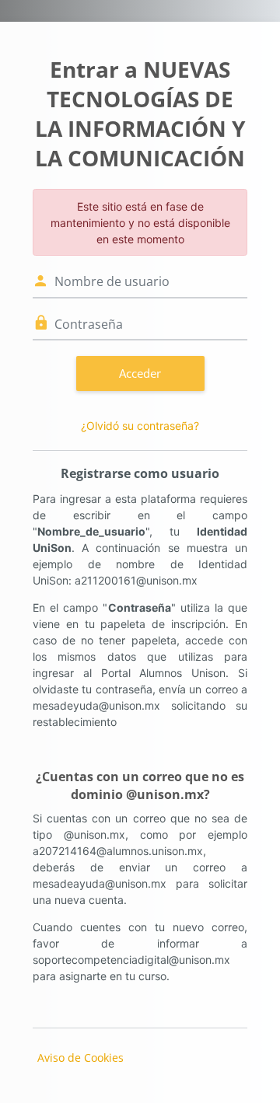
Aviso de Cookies (80, 1057)
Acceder (140, 373)
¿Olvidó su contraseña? (140, 425)
